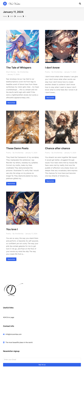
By (23, 72)
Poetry (47, 72)
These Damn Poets (17, 148)
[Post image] (22, 46)
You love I (12, 229)
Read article (11, 103)
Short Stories (11, 72)
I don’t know (52, 67)
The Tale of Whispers (18, 67)
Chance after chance (57, 148)
